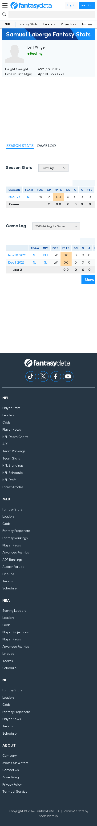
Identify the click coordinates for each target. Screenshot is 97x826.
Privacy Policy (12, 785)
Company (9, 756)
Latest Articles (12, 487)
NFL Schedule (12, 473)
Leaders (49, 24)
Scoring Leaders (14, 611)
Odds (6, 423)
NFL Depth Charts (15, 437)
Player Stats (11, 408)
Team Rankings (13, 451)
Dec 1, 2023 (16, 263)
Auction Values (13, 567)
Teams (7, 581)
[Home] (31, 5)
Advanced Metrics (15, 552)
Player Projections (15, 632)
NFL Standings (12, 466)
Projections (68, 24)
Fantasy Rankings (15, 538)
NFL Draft (9, 480)
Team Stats (11, 458)
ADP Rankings (12, 560)
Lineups (8, 574)
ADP (5, 444)
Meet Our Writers (15, 763)
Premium (87, 5)
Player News (11, 430)
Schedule (9, 588)
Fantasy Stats (28, 24)
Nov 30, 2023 (17, 255)
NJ (29, 197)
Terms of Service (15, 792)
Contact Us (10, 770)
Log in (71, 5)
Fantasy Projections (16, 531)
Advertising (10, 777)
